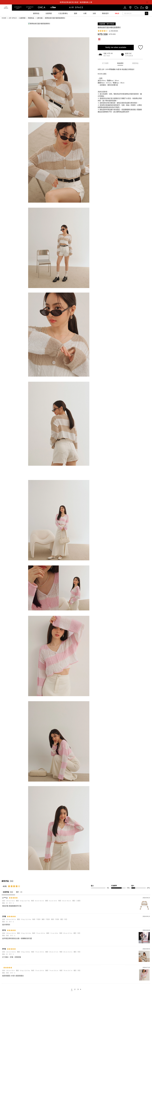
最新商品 (36, 13)
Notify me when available (115, 47)
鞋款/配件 (105, 13)
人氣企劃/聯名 (63, 13)
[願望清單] (135, 7)
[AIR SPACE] (6, 7)
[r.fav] (53, 7)
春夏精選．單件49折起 (106, 24)
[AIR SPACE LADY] (18, 7)
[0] (141, 7)
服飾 (75, 13)
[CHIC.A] (42, 7)
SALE (117, 13)
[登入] (125, 7)
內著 (84, 13)
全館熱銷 (49, 13)
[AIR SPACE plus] (30, 7)
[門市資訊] (130, 7)
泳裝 (94, 13)
